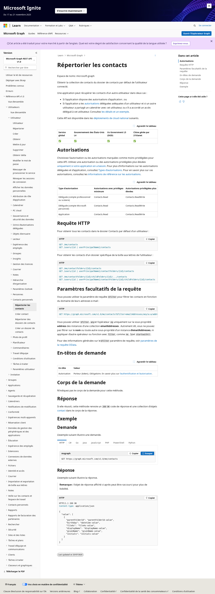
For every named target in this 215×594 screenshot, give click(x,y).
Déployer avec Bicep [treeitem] (16, 80)
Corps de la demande (190, 79)
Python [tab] (132, 442)
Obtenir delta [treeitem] (19, 155)
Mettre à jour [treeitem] (19, 144)
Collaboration (90, 591)
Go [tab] (77, 442)
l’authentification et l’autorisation (136, 373)
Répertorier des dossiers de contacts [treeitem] (25, 321)
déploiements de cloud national (111, 118)
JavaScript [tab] (96, 442)
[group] (107, 314)
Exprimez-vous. (181, 43)
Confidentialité (107, 591)
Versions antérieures (60, 591)
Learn (60, 55)
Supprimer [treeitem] (18, 149)
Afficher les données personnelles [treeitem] (23, 189)
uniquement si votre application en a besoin (81, 166)
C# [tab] (70, 442)
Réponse (184, 82)
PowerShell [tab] (118, 442)
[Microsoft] (5, 26)
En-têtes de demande (190, 75)
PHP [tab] (107, 442)
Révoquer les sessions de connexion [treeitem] (24, 180)
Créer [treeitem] (15, 133)
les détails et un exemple (115, 111)
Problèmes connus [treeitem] (15, 85)
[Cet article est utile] (180, 101)
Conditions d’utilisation (183, 591)
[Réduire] (36, 53)
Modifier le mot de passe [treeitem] (22, 162)
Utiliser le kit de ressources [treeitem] (19, 75)
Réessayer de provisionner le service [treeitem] (24, 171)
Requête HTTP (187, 64)
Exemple (184, 86)
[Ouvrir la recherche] (195, 25)
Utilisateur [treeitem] (18, 123)
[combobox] (20, 60)
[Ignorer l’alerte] (209, 6)
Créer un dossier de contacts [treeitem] (25, 330)
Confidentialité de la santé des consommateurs (143, 591)
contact (61, 410)
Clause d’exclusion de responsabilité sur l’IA (25, 591)
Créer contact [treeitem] (21, 314)
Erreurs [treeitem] (9, 91)
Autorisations (187, 61)
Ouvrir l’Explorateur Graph (196, 33)
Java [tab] (85, 442)
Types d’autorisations (110, 170)
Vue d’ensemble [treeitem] (16, 101)
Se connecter (205, 25)
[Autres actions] (155, 55)
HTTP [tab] (61, 442)
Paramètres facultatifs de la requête (193, 70)
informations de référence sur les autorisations (114, 174)
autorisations (92, 103)
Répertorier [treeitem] (18, 128)
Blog (76, 591)
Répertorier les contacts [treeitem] (22, 307)
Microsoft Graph (75, 55)
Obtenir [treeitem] (16, 139)
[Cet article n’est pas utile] (183, 101)
